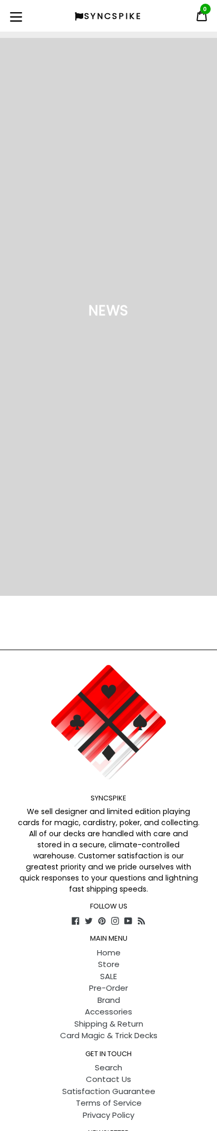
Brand (108, 1000)
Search (108, 1067)
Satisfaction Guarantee (108, 1091)
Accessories (108, 1011)
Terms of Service (109, 1102)
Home (109, 952)
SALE (108, 976)
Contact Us (108, 1079)
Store (109, 964)
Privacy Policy (108, 1114)
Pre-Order (108, 987)
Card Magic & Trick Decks (108, 1035)
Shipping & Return (108, 1023)
